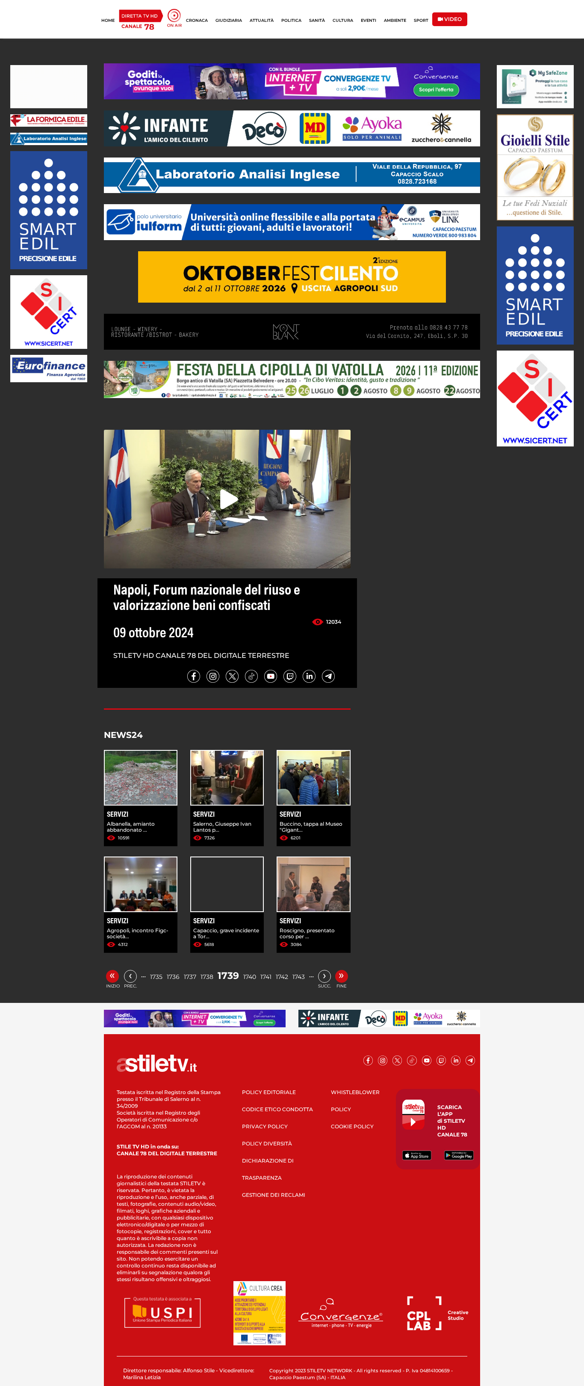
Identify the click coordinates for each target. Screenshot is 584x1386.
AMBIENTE (395, 20)
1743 (298, 977)
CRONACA (197, 20)
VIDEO (452, 19)
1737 (190, 977)
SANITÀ (317, 20)
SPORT (421, 20)
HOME (108, 20)
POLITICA (291, 20)
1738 (207, 977)
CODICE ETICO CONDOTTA (277, 1109)
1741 (265, 977)
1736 (173, 977)
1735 (156, 977)
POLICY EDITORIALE (269, 1092)
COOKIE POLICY (352, 1126)
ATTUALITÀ (262, 20)
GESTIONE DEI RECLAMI (273, 1195)
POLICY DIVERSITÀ (267, 1143)
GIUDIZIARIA (228, 20)
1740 (249, 977)
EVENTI (368, 20)
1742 (282, 977)
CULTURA (343, 20)
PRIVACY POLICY (265, 1126)
